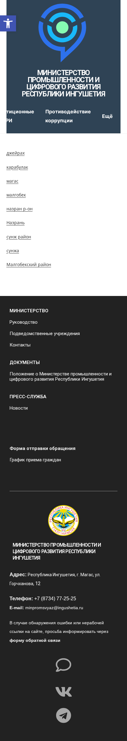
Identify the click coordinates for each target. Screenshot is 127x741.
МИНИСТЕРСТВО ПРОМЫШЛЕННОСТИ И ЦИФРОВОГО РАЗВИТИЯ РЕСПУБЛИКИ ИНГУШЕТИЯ (63, 83)
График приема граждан (35, 460)
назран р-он (19, 209)
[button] (8, 23)
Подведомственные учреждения (45, 333)
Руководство (24, 322)
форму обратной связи (35, 640)
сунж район (18, 237)
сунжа (12, 250)
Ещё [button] (107, 116)
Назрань (15, 222)
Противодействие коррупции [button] (68, 116)
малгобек (16, 195)
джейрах (15, 153)
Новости (19, 408)
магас (12, 181)
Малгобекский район (28, 264)
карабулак (17, 167)
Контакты (20, 345)
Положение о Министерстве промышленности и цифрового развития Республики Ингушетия (61, 376)
